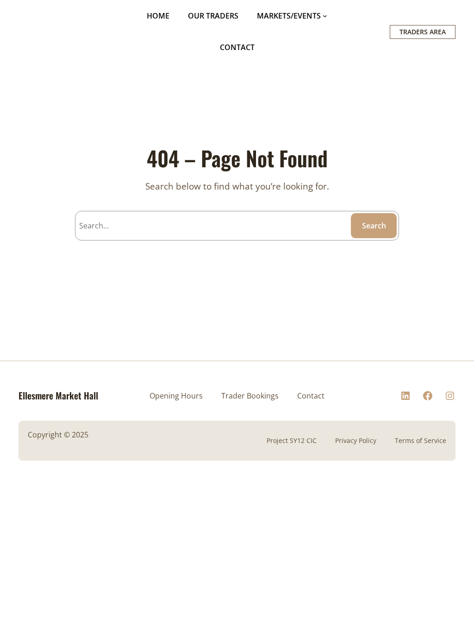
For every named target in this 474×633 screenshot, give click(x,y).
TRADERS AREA (422, 31)
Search (374, 226)
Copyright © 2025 (58, 435)
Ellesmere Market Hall (58, 395)
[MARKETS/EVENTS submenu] (325, 15)
